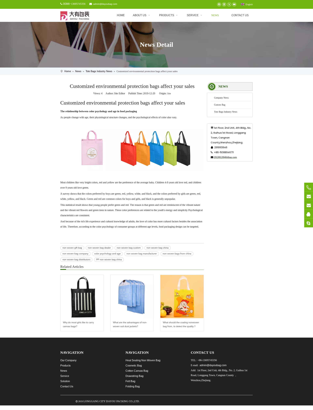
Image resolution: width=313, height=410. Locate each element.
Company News (221, 98)
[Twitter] (229, 4)
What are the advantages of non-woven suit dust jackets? (130, 324)
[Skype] (308, 222)
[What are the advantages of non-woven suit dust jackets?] (132, 296)
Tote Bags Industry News (225, 112)
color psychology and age (107, 253)
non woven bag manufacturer (142, 253)
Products (65, 365)
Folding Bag (133, 386)
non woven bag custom (129, 247)
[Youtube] (234, 4)
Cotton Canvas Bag (137, 370)
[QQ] (308, 214)
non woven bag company (75, 253)
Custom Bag (219, 105)
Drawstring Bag (134, 376)
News (63, 370)
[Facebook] (219, 4)
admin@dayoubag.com (105, 4)
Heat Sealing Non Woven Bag (143, 360)
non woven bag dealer (99, 247)
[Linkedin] (224, 4)
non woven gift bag (72, 247)
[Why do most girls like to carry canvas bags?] (82, 296)
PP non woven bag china (109, 259)
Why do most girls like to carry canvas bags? (78, 324)
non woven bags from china (177, 253)
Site (169, 93)
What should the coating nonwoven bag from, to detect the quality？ (181, 324)
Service (64, 376)
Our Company (68, 360)
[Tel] (308, 187)
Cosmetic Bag (134, 365)
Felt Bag (130, 381)
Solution (65, 381)
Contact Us (66, 386)
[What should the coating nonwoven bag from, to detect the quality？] (182, 296)
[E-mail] (308, 196)
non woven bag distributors (76, 259)
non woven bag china (158, 247)
